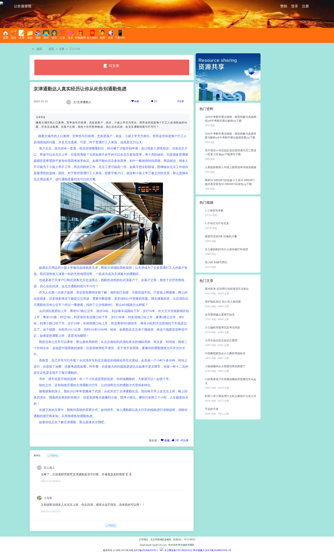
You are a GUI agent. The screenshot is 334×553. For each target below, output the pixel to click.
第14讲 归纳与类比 (216, 262)
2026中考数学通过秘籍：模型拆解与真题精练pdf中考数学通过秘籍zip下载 (230, 118)
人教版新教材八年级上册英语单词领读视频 (230, 167)
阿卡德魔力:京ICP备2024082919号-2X (212, 550)
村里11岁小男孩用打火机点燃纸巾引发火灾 (230, 396)
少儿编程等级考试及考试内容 (222, 327)
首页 (51, 48)
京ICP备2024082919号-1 (146, 550)
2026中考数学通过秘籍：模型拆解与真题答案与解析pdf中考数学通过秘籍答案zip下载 (230, 135)
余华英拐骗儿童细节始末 (220, 314)
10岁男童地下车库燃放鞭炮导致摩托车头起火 (230, 381)
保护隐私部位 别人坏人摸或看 (223, 301)
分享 (181, 101)
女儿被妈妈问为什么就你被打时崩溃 (226, 249)
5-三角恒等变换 (214, 210)
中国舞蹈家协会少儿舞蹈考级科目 (225, 353)
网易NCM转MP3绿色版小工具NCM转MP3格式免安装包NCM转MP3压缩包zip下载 (229, 182)
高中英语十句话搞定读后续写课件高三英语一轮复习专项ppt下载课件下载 (230, 152)
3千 (155, 101)
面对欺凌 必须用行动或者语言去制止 (227, 288)
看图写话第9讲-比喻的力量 (221, 236)
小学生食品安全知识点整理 (221, 340)
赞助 (283, 6)
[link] (51, 49)
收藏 (136, 101)
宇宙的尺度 (211, 409)
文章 (61, 48)
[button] (37, 49)
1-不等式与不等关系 (217, 223)
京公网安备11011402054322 (178, 550)
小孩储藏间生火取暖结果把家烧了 (225, 366)
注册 (305, 6)
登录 (294, 6)
